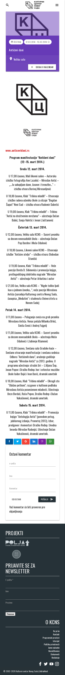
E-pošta (9, 579)
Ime (10, 475)
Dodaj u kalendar (42, 67)
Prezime (9, 602)
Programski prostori (51, 637)
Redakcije (55, 657)
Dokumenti (55, 654)
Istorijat (56, 641)
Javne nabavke (53, 647)
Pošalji (47, 499)
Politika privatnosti (51, 644)
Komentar (13, 488)
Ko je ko (56, 631)
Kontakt (56, 634)
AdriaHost (44, 671)
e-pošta (12, 463)
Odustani (16, 499)
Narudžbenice (53, 651)
